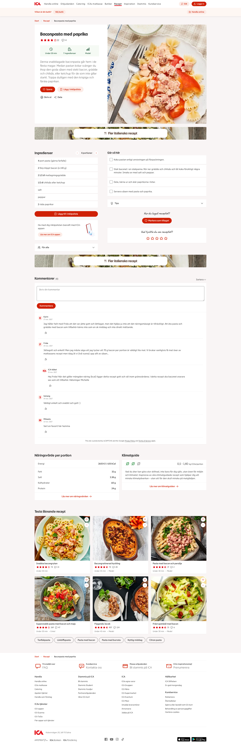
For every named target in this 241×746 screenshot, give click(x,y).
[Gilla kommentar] (46, 333)
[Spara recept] (86, 519)
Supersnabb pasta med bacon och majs (56, 623)
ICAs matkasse (95, 4)
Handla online (51, 4)
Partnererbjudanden (87, 693)
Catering (80, 4)
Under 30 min (51, 53)
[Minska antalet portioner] (77, 153)
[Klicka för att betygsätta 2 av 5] (152, 238)
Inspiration (129, 4)
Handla (38, 676)
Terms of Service (145, 441)
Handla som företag (43, 697)
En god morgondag (173, 685)
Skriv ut (47, 97)
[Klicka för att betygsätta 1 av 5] (148, 238)
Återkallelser (170, 701)
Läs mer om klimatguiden (162, 486)
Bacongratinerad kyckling (107, 563)
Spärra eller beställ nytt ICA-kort (179, 705)
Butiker (108, 4)
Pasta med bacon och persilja (167, 563)
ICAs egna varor (128, 681)
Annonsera (126, 709)
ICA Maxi (125, 701)
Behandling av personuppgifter (178, 709)
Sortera (200, 279)
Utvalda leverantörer (131, 705)
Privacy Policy (130, 441)
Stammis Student (85, 685)
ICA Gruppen (127, 685)
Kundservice (154, 4)
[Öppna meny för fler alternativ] (86, 525)
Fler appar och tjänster (44, 720)
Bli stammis (83, 681)
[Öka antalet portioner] (96, 153)
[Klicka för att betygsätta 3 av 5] (157, 238)
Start (37, 21)
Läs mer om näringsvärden (75, 496)
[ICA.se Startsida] (38, 4)
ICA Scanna (39, 712)
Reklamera (170, 697)
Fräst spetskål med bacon (165, 623)
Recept (118, 4)
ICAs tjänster (41, 704)
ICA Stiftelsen (171, 681)
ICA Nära (125, 689)
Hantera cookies (172, 712)
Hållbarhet (170, 676)
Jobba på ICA (127, 712)
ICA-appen (39, 709)
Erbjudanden (67, 4)
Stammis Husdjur (85, 689)
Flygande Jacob (102, 623)
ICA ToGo (39, 716)
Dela (60, 97)
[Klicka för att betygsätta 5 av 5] (166, 238)
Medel (88, 53)
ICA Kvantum (127, 697)
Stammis (141, 4)
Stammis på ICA (86, 676)
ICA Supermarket (129, 693)
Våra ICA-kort (84, 697)
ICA (123, 676)
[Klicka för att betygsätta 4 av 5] (161, 238)
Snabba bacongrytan (46, 563)
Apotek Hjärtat (41, 693)
